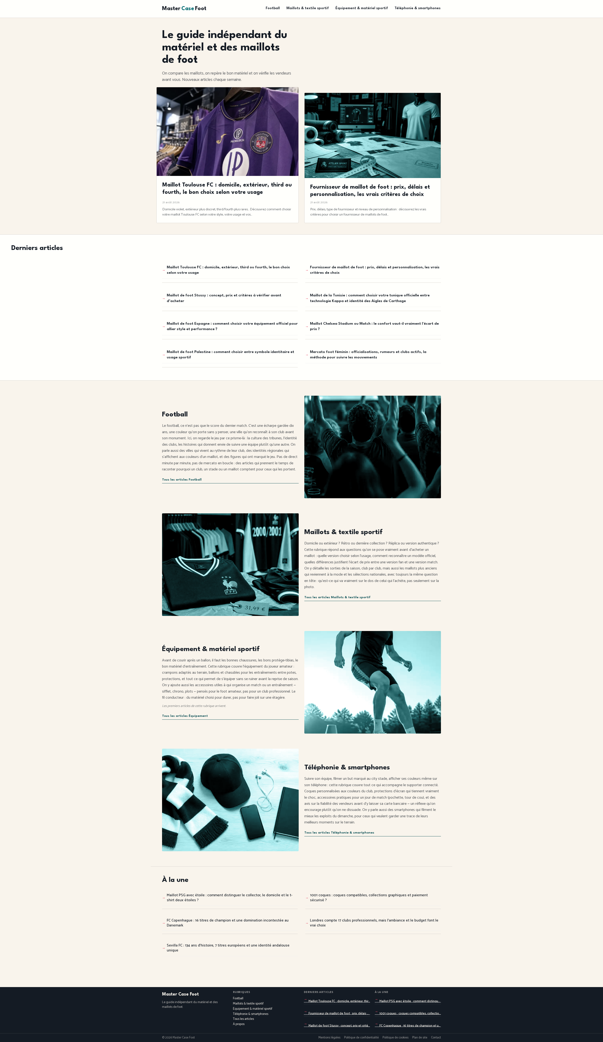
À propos (238, 1024)
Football (273, 8)
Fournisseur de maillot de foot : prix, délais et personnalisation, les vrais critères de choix (375, 270)
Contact (436, 1037)
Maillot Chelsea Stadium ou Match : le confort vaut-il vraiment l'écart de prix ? (374, 326)
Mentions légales (329, 1037)
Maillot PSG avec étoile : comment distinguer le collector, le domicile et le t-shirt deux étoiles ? (229, 897)
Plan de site (419, 1037)
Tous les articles (243, 1019)
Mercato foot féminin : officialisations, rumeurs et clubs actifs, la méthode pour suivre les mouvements (368, 354)
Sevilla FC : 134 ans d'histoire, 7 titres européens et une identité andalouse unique (228, 948)
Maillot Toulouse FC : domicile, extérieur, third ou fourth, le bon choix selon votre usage (228, 270)
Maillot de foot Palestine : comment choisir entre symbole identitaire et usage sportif (230, 354)
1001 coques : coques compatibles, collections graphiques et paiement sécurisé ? (369, 897)
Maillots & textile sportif (307, 8)
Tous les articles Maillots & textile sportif (337, 597)
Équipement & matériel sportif (361, 8)
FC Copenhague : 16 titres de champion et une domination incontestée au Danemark (228, 923)
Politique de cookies (395, 1037)
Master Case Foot (180, 994)
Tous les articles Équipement (185, 716)
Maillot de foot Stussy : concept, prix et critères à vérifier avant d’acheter (224, 298)
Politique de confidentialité (361, 1037)
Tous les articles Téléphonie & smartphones (339, 832)
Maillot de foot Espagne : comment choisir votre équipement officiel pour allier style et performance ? (232, 326)
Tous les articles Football (182, 479)
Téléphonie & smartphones (417, 8)
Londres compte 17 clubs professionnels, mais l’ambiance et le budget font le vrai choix (374, 923)
